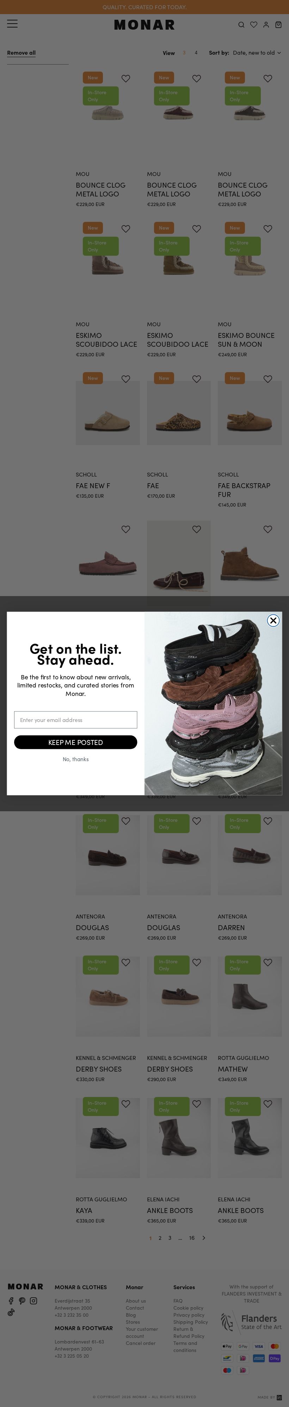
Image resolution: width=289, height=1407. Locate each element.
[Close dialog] (273, 620)
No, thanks (76, 759)
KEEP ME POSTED (75, 741)
